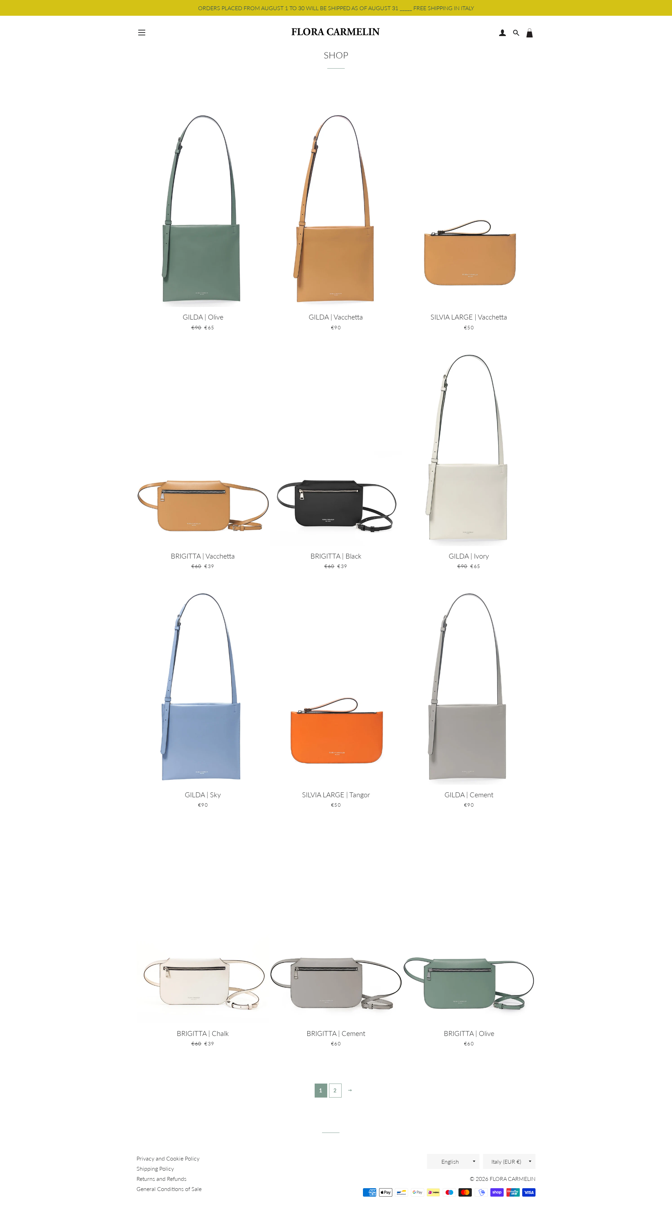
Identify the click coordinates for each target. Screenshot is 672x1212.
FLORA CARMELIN (513, 1178)
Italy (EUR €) (506, 1161)
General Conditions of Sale (169, 1188)
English (450, 1161)
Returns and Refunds (161, 1178)
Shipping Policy (155, 1168)
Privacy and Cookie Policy (168, 1158)
